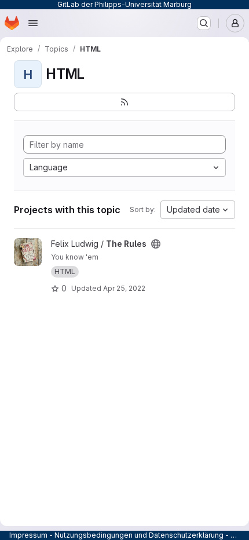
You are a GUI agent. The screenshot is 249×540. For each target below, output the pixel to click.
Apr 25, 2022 (124, 288)
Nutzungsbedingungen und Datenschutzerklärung (139, 535)
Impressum (28, 535)
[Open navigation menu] (33, 23)
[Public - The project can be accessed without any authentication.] (155, 244)
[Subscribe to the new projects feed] (124, 102)
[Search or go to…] (204, 23)
